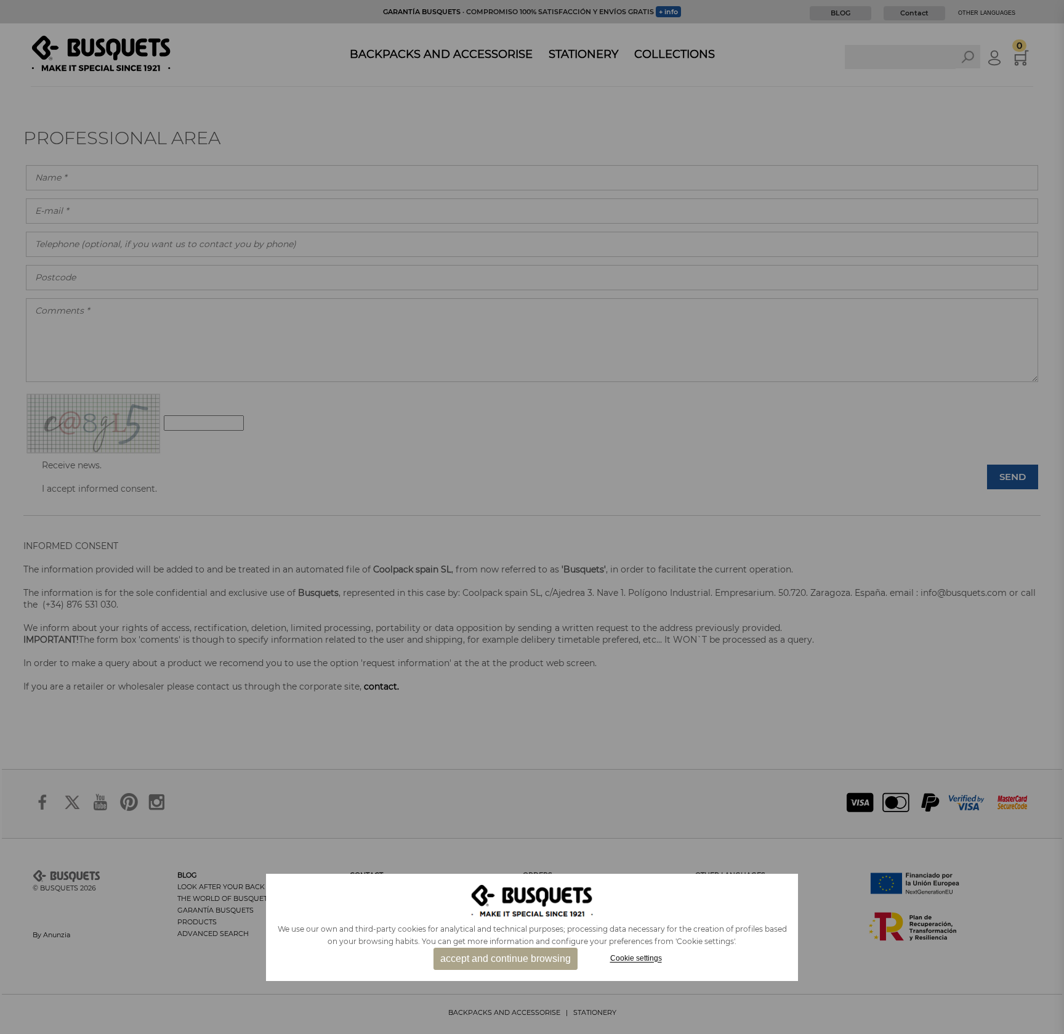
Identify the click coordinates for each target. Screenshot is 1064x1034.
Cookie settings (636, 959)
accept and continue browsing (505, 958)
